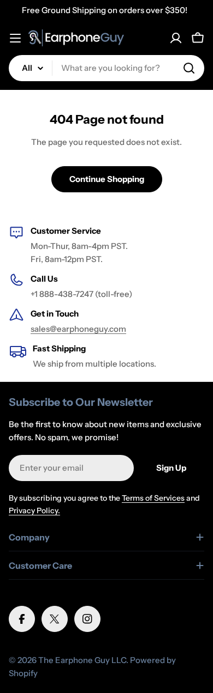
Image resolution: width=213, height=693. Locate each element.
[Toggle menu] (15, 38)
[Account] (175, 38)
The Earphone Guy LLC (82, 660)
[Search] (189, 68)
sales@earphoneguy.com (78, 329)
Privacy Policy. (34, 510)
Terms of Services (153, 498)
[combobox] (106, 68)
